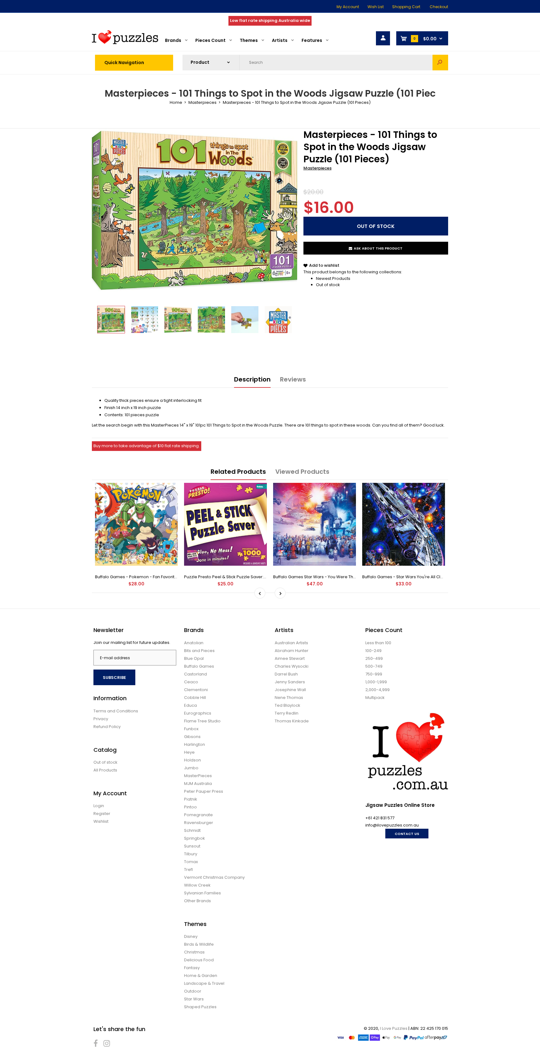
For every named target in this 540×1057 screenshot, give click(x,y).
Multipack (375, 697)
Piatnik (190, 799)
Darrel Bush (286, 674)
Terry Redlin (286, 713)
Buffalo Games (199, 666)
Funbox (191, 729)
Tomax (191, 862)
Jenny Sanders (290, 682)
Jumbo (191, 768)
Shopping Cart (406, 6)
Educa (190, 705)
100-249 (373, 651)
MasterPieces (198, 776)
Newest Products (333, 278)
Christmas (194, 952)
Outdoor (192, 991)
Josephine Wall (290, 690)
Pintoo (190, 807)
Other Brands (197, 901)
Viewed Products (302, 471)
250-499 (374, 658)
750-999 (373, 674)
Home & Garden (200, 976)
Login (98, 806)
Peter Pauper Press (203, 791)
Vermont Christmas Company (214, 877)
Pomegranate (198, 815)
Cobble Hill (195, 697)
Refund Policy (107, 727)
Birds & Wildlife (199, 944)
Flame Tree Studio (202, 721)
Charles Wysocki (291, 666)
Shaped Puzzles (200, 1007)
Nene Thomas (289, 697)
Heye (189, 752)
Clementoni (196, 690)
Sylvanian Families (202, 893)
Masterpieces (317, 168)
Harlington (194, 744)
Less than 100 (378, 643)
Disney (191, 936)
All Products (105, 770)
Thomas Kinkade (292, 721)
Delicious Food (199, 960)
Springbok (194, 838)
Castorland (195, 674)
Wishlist (100, 821)
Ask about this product (378, 248)
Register (101, 814)
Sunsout (192, 846)
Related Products (238, 471)
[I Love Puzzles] (125, 43)
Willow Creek (197, 885)
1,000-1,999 (376, 682)
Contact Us (407, 833)
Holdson (192, 760)
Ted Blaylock (287, 705)
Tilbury (190, 854)
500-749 (373, 666)
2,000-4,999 (377, 690)
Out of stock (328, 285)
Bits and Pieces (199, 651)
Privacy (100, 719)
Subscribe (114, 677)
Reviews (293, 379)
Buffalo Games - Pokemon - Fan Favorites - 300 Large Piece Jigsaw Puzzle (170, 577)
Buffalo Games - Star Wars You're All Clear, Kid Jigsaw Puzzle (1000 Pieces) (437, 577)
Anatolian (193, 643)
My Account (348, 6)
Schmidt (192, 830)
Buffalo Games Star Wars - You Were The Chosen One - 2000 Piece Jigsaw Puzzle (355, 577)
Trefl (188, 869)
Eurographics (197, 713)
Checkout (439, 6)
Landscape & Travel (204, 983)
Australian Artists (291, 643)
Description (252, 379)
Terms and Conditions (115, 711)
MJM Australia (198, 783)
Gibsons (192, 737)
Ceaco (191, 682)
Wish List (376, 6)
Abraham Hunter (291, 651)
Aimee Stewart (290, 658)
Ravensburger (198, 823)
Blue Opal (194, 658)
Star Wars (194, 999)
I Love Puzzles (394, 1028)
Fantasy (192, 968)
